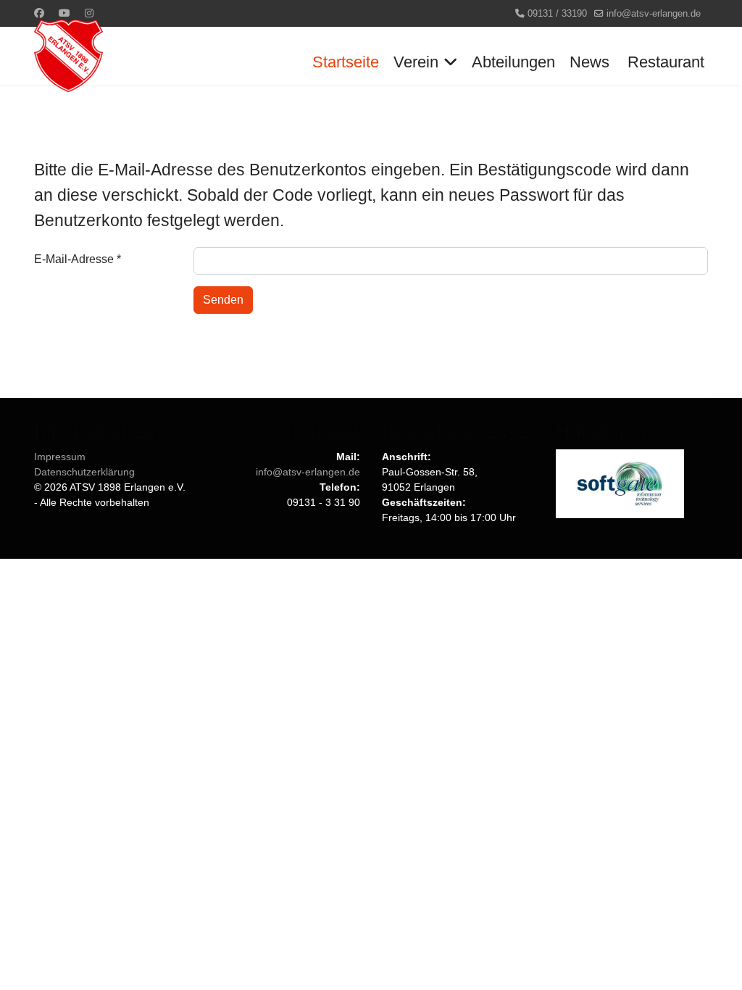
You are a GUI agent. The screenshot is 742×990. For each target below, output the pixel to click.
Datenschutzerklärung (84, 472)
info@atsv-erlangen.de (653, 14)
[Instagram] (89, 13)
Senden (223, 300)
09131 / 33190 (557, 14)
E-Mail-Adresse (77, 259)
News (589, 62)
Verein (415, 62)
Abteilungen (513, 62)
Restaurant (666, 62)
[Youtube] (64, 13)
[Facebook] (39, 13)
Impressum (60, 456)
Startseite (345, 62)
